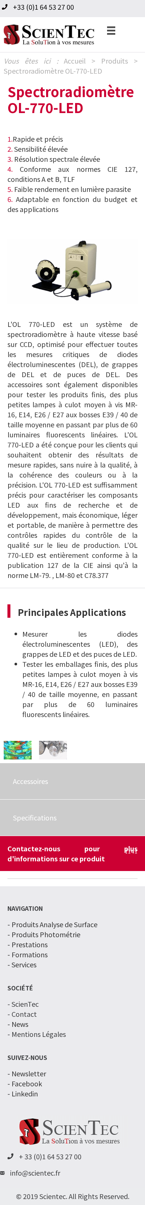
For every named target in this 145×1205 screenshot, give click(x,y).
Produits (114, 60)
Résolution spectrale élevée (53, 159)
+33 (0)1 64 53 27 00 (43, 7)
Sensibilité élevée (37, 149)
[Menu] (111, 30)
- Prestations (27, 944)
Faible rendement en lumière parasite (72, 189)
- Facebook (24, 1083)
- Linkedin (22, 1093)
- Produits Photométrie (43, 934)
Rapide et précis (38, 139)
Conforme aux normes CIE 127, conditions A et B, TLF (72, 174)
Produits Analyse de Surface (54, 924)
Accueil (75, 60)
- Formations (27, 954)
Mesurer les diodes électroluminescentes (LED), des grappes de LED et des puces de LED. (80, 644)
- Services (21, 964)
